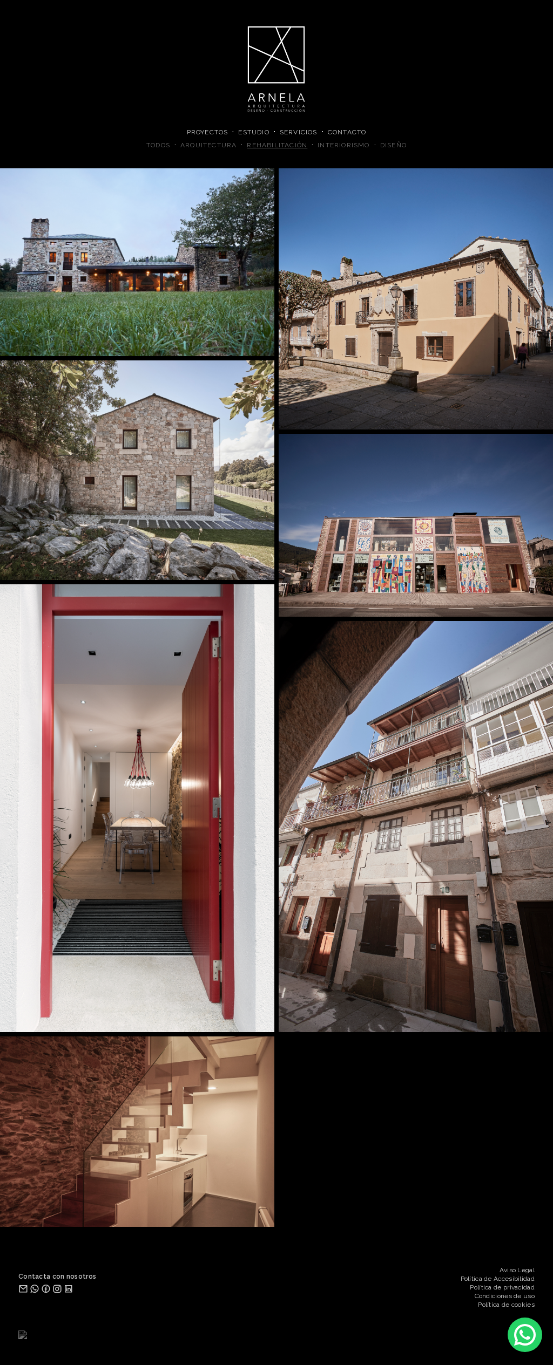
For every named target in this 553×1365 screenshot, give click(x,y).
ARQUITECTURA (208, 145)
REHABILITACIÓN (277, 145)
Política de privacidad (502, 1287)
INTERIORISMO (343, 145)
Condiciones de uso (505, 1296)
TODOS (158, 145)
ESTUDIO (253, 132)
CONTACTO (347, 132)
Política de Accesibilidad (498, 1278)
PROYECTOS (207, 132)
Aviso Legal (517, 1270)
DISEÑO (393, 145)
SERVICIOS (299, 132)
